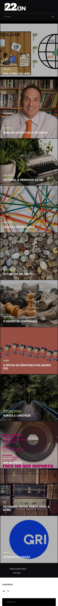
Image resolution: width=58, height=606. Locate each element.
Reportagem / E (8, 222)
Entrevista (7, 128)
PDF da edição (12, 463)
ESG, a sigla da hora (16, 73)
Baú (4, 502)
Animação (7, 69)
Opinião (6, 360)
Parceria (6, 552)
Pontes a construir (17, 415)
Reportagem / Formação (12, 411)
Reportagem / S (9, 269)
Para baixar (7, 458)
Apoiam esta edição (16, 557)
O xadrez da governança (20, 321)
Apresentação (8, 175)
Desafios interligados (19, 227)
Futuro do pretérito (18, 274)
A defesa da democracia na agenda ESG (27, 366)
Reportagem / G (9, 317)
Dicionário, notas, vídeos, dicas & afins (26, 508)
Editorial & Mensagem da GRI (23, 180)
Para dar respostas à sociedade (25, 132)
